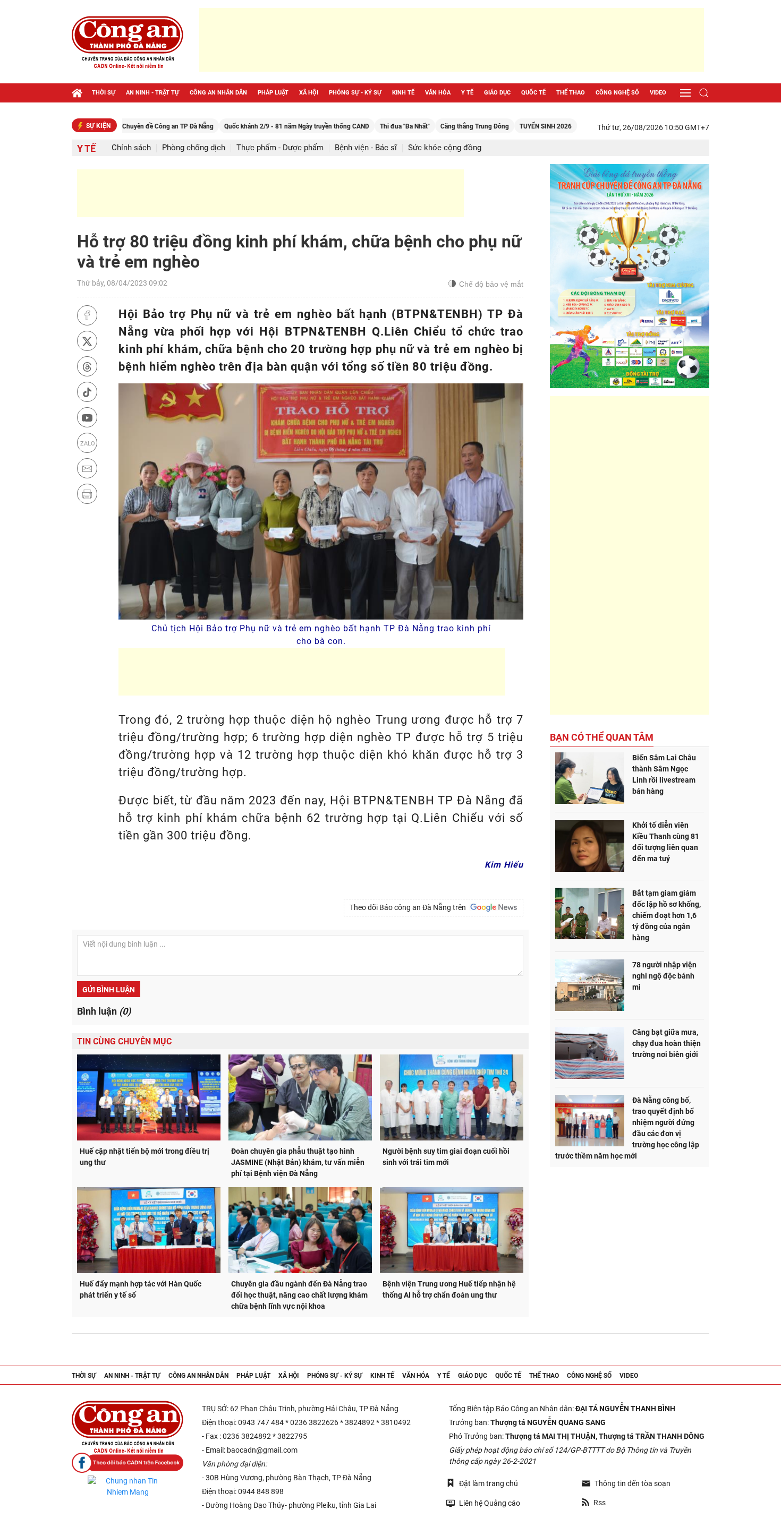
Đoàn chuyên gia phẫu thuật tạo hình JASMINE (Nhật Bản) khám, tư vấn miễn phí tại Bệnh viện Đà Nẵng (297, 1162)
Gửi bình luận (108, 989)
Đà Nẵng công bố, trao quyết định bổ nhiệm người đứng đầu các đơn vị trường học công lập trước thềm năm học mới (627, 1128)
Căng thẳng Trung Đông (432, 126)
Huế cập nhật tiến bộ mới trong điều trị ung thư (144, 1156)
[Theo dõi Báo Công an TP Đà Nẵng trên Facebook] (127, 1463)
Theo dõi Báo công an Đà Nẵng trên (409, 907)
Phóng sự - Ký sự (355, 92)
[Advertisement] (451, 40)
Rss (599, 1502)
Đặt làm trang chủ (488, 1483)
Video (658, 92)
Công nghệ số (617, 92)
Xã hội (308, 92)
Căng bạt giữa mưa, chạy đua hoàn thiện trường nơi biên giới (666, 1043)
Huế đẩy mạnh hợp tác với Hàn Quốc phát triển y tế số (140, 1289)
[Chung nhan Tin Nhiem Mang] (127, 1486)
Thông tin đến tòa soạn (632, 1483)
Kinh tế (403, 92)
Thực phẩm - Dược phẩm (280, 148)
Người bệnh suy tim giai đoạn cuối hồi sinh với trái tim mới (446, 1156)
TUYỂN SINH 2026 (503, 126)
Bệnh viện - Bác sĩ (366, 148)
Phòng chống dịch (193, 148)
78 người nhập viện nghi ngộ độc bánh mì (664, 975)
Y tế (467, 92)
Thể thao (570, 92)
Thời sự (103, 92)
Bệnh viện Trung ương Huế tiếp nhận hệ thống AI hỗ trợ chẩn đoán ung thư (449, 1289)
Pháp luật (273, 92)
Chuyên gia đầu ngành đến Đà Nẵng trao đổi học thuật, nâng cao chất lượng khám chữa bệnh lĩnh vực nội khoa (299, 1295)
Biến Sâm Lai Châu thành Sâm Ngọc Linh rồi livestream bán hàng (664, 774)
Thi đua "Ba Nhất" (362, 126)
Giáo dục (497, 92)
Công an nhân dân (218, 92)
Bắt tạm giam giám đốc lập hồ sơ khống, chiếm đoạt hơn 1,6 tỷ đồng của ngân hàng (666, 915)
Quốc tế (533, 92)
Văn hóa (438, 92)
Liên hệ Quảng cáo (489, 1503)
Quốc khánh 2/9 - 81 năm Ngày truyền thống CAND (254, 126)
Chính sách (131, 148)
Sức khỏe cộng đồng (444, 148)
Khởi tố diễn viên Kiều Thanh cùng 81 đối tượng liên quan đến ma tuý (665, 842)
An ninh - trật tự (152, 92)
